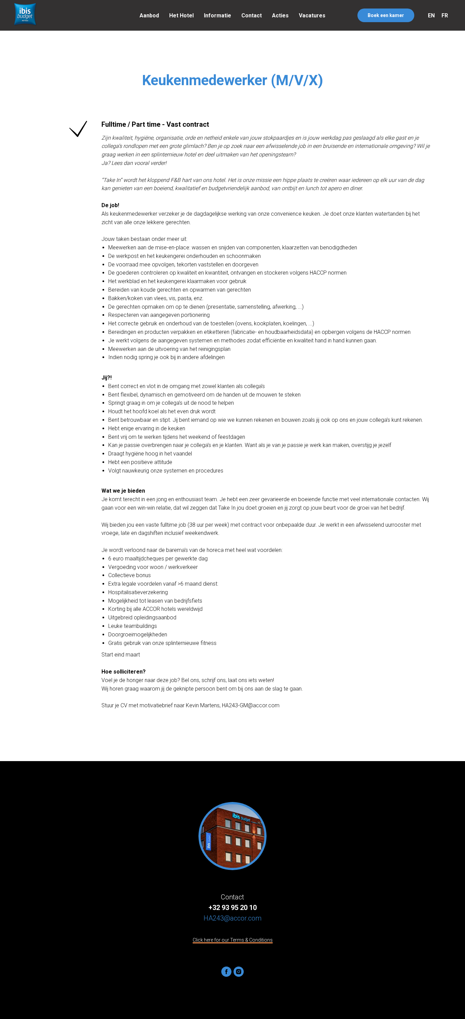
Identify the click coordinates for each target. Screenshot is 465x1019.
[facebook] (226, 972)
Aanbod (149, 15)
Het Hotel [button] (181, 15)
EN (431, 15)
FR (445, 15)
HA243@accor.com (232, 918)
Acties (280, 15)
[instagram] (239, 972)
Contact (251, 15)
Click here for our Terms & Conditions (233, 940)
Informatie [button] (217, 15)
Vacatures (312, 15)
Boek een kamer (386, 15)
